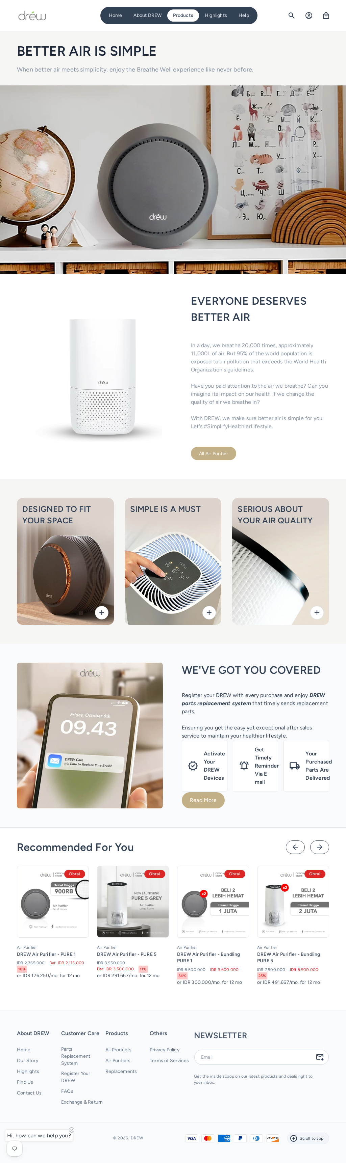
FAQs (67, 1091)
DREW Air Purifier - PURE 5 (126, 954)
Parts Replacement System (75, 1056)
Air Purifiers (118, 1060)
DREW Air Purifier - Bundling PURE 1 (208, 957)
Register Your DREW (76, 1077)
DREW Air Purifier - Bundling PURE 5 (288, 957)
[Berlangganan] (319, 1057)
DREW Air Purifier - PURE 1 (46, 954)
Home (23, 1050)
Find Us (25, 1082)
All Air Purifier (213, 453)
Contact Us (29, 1093)
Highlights (28, 1071)
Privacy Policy (164, 1050)
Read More (203, 800)
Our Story (27, 1060)
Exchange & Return (82, 1102)
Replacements (121, 1071)
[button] (147, 15)
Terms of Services (169, 1060)
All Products (118, 1050)
